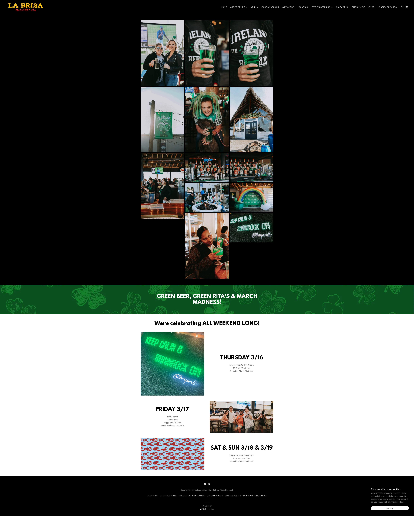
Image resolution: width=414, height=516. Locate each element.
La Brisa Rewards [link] (387, 7)
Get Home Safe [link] (215, 496)
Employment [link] (358, 7)
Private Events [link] (168, 496)
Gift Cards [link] (288, 7)
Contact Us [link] (342, 7)
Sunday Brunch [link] (270, 7)
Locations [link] (303, 7)
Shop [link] (371, 7)
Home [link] (224, 7)
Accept (390, 508)
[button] (238, 7)
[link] (25, 7)
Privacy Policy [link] (233, 496)
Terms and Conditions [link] (255, 496)
